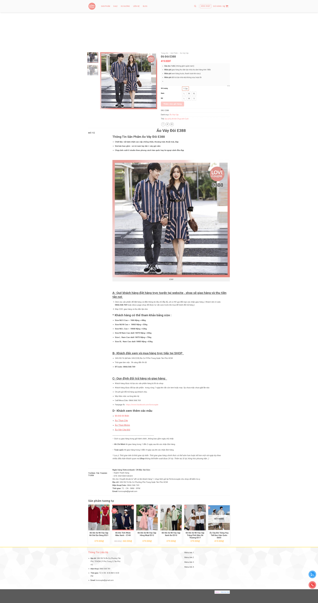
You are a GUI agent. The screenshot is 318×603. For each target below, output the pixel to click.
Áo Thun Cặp (121, 420)
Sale (115, 6)
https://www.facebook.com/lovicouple (142, 405)
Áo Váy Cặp (184, 53)
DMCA (217, 592)
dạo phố (168, 119)
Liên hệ (136, 6)
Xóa (228, 86)
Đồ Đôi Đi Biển (122, 416)
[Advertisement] (159, 31)
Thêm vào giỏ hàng (172, 104)
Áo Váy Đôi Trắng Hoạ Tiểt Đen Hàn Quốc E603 (219, 535)
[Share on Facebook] (163, 124)
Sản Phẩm (105, 6)
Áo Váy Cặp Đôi (122, 429)
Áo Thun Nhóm (122, 425)
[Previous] (104, 80)
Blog (145, 6)
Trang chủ (164, 53)
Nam (162, 93)
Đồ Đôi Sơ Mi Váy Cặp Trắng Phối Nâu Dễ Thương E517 (195, 535)
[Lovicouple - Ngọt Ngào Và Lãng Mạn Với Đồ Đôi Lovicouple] (92, 6)
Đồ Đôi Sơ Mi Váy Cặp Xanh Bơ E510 (171, 534)
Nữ (162, 98)
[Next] (153, 80)
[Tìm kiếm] (195, 6)
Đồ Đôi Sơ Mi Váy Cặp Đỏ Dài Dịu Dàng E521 (98, 534)
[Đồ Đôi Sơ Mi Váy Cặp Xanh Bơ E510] (171, 517)
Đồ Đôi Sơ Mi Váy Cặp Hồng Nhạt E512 (147, 534)
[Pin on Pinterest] (172, 124)
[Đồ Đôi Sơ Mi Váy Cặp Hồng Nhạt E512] (147, 517)
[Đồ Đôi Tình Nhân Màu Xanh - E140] (123, 517)
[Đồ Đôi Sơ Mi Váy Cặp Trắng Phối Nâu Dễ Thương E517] (195, 517)
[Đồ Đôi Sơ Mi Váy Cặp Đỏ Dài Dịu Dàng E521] (99, 517)
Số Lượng (164, 88)
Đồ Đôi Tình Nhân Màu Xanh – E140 (123, 534)
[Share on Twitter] (167, 124)
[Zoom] (103, 106)
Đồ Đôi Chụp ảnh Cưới (180, 119)
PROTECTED (225, 592)
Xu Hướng (125, 6)
